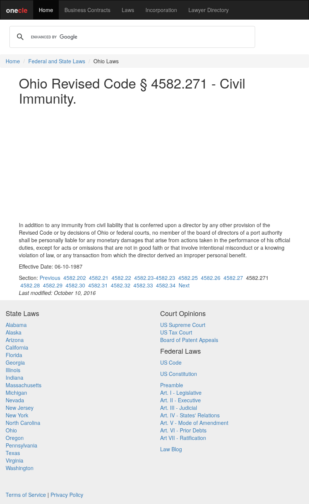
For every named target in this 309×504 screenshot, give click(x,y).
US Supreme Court (182, 324)
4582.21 (99, 277)
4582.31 (98, 285)
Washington (20, 468)
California (17, 347)
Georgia (15, 362)
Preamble (171, 385)
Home (46, 10)
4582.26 (210, 277)
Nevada (15, 400)
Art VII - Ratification (183, 437)
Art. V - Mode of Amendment (194, 422)
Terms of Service (26, 494)
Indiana (14, 377)
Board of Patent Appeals (189, 340)
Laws (128, 10)
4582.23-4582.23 (154, 277)
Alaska (13, 332)
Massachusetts (23, 385)
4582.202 (74, 277)
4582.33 (143, 285)
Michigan (16, 392)
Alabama (16, 324)
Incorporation (161, 10)
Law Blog (171, 449)
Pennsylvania (21, 445)
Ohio (11, 430)
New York (17, 415)
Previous (50, 277)
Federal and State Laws (56, 61)
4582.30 (75, 285)
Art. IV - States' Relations (190, 415)
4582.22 (121, 277)
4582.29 (53, 285)
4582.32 (120, 285)
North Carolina (23, 422)
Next (184, 285)
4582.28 (30, 285)
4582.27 (233, 277)
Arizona (15, 340)
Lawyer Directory (208, 10)
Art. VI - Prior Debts (183, 430)
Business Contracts (87, 10)
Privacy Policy (66, 494)
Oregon (15, 437)
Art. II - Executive (180, 400)
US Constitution (178, 373)
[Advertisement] (154, 163)
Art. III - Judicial (178, 407)
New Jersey (20, 407)
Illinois (13, 370)
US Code (171, 362)
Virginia (14, 460)
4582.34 (166, 285)
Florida (14, 355)
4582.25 (188, 277)
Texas (13, 453)
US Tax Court (176, 332)
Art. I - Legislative (181, 392)
